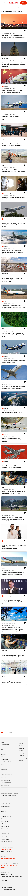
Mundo (21, 743)
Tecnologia (22, 755)
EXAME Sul (3, 811)
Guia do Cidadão (5, 777)
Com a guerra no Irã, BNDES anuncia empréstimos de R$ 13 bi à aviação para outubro (13, 171)
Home (2, 742)
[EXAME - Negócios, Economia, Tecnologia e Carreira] (13, 3)
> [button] (11, 732)
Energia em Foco (5, 819)
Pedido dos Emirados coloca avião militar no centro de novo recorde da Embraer (12, 252)
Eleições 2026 (19, 7)
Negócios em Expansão (6, 841)
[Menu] (2, 3)
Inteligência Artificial (6, 761)
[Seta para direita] (24, 8)
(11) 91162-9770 (7, 851)
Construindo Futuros (6, 816)
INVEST (2, 7)
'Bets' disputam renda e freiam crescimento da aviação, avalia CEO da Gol (13, 601)
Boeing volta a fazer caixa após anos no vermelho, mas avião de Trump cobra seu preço (14, 224)
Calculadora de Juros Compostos (8, 795)
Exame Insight (4, 759)
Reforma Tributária (5, 806)
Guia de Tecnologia (5, 780)
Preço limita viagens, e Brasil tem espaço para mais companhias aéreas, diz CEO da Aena (13, 279)
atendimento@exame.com (8, 858)
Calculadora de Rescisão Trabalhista (9, 793)
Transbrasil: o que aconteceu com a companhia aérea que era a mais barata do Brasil (13, 307)
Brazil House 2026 (5, 809)
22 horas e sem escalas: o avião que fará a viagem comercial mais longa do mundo (13, 574)
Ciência (21, 760)
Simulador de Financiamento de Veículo (10, 798)
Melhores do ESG (5, 839)
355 (10, 732)
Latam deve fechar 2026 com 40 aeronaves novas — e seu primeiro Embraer (12, 440)
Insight (13, 7)
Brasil (2, 749)
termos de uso (4, 882)
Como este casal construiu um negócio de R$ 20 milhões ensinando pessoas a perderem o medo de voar (14, 546)
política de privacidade (6, 887)
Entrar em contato (6, 849)
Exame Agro (22, 753)
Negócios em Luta (5, 826)
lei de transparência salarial (8, 889)
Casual (21, 745)
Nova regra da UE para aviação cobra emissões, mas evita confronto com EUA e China (13, 335)
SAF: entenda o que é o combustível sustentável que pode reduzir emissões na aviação (13, 37)
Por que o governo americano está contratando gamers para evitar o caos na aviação (13, 64)
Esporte (21, 750)
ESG (2, 757)
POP (20, 763)
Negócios (7, 7)
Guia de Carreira (5, 785)
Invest (2, 764)
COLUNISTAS (4, 769)
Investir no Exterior (5, 821)
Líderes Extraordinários (6, 823)
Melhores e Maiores (5, 836)
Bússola (3, 814)
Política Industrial (5, 828)
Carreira (3, 752)
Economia (3, 754)
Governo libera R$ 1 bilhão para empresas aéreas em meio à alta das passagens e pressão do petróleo (12, 629)
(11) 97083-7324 (7, 874)
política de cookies (5, 885)
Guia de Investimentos (6, 782)
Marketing (21, 748)
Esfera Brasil (12, 623)
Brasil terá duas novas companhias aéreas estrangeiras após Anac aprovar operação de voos (13, 519)
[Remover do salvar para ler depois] (25, 31)
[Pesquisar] (5, 3)
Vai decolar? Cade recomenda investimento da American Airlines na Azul (13, 118)
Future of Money (23, 758)
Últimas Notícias (5, 744)
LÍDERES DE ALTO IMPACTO (7, 747)
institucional (4, 880)
